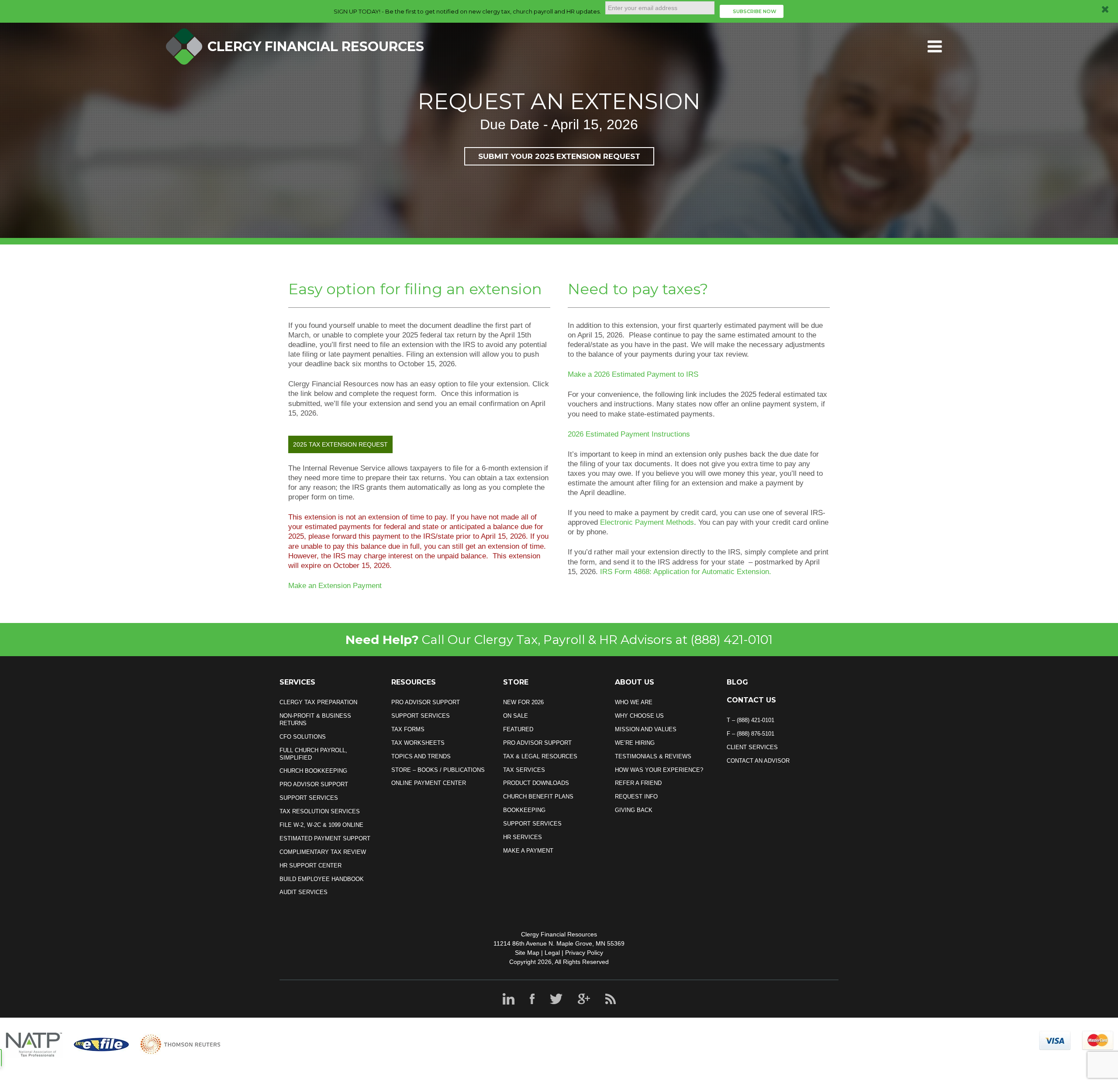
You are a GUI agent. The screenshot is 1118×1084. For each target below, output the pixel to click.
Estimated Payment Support (325, 838)
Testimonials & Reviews (653, 756)
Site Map (527, 952)
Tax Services (524, 770)
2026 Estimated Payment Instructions (629, 434)
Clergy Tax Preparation (318, 702)
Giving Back (633, 810)
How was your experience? (659, 770)
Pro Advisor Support (314, 784)
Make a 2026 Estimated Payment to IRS (633, 374)
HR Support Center (311, 865)
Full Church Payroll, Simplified (313, 754)
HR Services (522, 837)
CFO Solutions (303, 736)
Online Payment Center (428, 783)
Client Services (752, 747)
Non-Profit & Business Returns (315, 719)
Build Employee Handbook (322, 879)
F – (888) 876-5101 (750, 733)
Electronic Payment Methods (647, 522)
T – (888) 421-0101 (750, 720)
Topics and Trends (421, 756)
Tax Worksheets (418, 743)
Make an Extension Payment (335, 586)
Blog (737, 682)
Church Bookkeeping (313, 770)
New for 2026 (523, 702)
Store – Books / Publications (438, 770)
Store (515, 682)
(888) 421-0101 (731, 639)
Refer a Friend (638, 783)
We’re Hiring (635, 743)
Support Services (309, 798)
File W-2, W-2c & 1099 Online (321, 825)
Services (297, 682)
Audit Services (304, 892)
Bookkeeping (524, 810)
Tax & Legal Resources (540, 756)
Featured (518, 729)
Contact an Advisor (758, 760)
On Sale (515, 715)
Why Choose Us (639, 715)
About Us (634, 682)
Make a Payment (528, 850)
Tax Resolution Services (320, 811)
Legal (552, 952)
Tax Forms (407, 729)
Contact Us (751, 700)
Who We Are (633, 702)
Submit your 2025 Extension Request (559, 156)
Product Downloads (536, 783)
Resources (413, 682)
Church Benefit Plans (538, 796)
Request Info (636, 796)
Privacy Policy (584, 952)
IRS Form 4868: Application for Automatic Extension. (685, 572)
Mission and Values (645, 729)
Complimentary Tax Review (323, 852)
